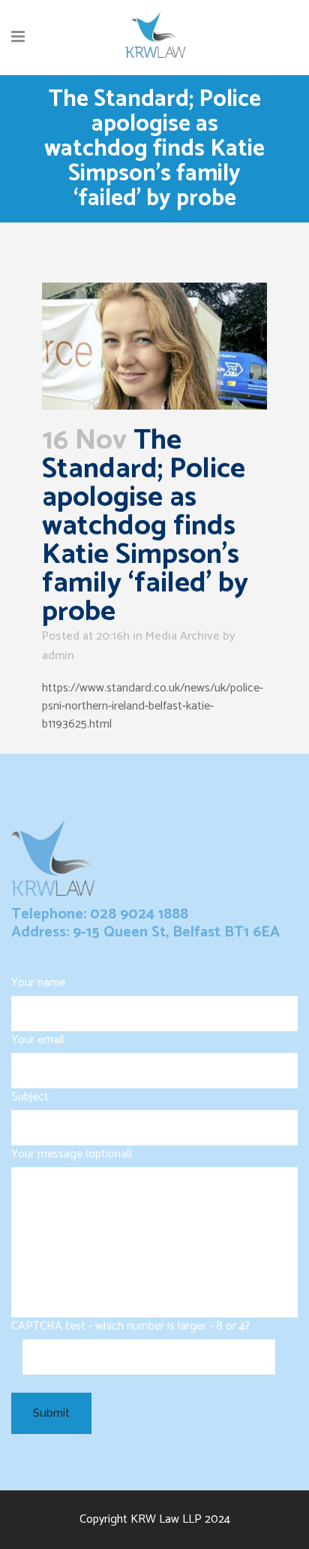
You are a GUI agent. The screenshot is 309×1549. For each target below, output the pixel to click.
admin (58, 656)
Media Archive (183, 636)
